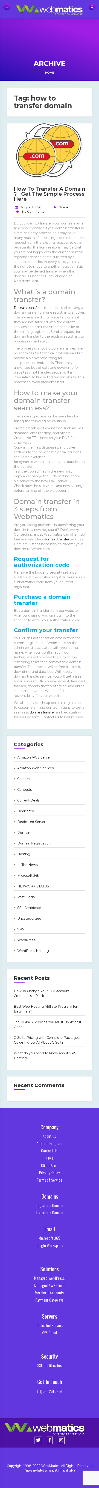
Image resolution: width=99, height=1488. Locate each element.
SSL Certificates (49, 1365)
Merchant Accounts (49, 1293)
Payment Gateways (49, 1300)
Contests (24, 790)
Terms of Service (49, 1180)
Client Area (49, 1165)
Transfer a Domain (49, 1213)
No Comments (32, 211)
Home (49, 72)
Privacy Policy (49, 1172)
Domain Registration (34, 843)
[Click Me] (38, 1440)
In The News (27, 865)
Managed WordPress (49, 1278)
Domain (64, 207)
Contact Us (49, 1151)
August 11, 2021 (31, 207)
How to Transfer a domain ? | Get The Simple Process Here (49, 194)
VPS (20, 929)
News (49, 1158)
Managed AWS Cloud (49, 1285)
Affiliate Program (50, 1143)
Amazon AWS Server (34, 757)
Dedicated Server (31, 822)
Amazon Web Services (35, 768)
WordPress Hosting (33, 951)
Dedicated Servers (49, 1325)
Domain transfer (27, 308)
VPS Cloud (49, 1333)
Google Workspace (49, 1245)
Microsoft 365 (28, 876)
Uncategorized (29, 918)
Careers (23, 779)
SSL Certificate (29, 908)
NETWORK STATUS (33, 886)
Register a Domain (49, 1205)
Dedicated (25, 811)
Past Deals (26, 897)
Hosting (23, 854)
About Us (49, 1136)
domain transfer (56, 539)
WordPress (26, 940)
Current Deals (28, 800)
